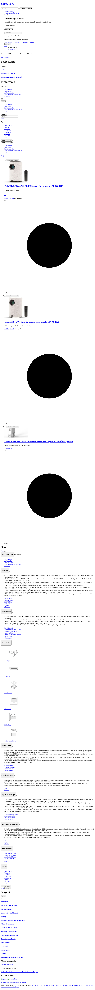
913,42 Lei (9, 329)
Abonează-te (18, 972)
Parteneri (4, 902)
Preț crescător (8, 91)
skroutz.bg (23, 982)
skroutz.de (16, 982)
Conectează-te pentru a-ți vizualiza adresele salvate (19, 42)
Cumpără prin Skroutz (9, 913)
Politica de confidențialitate (63, 985)
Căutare (23, 8)
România (7, 15)
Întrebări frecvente (37, 985)
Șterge (3, 140)
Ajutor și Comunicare (9, 931)
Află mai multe (5, 57)
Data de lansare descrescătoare (13, 94)
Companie (5, 946)
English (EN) (12, 49)
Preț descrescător (9, 93)
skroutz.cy (10, 982)
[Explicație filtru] (9, 571)
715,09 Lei (9, 198)
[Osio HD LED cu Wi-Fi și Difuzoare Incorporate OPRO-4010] (49, 172)
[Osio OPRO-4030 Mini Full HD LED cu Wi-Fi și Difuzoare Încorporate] (49, 433)
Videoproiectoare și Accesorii (11, 77)
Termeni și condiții (49, 985)
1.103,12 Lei (8, 448)
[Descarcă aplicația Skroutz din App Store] (4, 979)
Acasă (2, 69)
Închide (3, 896)
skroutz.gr (4, 982)
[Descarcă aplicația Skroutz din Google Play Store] (12, 979)
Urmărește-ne (10, 972)
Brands (3, 114)
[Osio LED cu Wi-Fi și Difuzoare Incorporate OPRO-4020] (49, 308)
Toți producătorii (5, 886)
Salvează (7, 44)
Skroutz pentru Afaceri (8, 73)
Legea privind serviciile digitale (10, 987)
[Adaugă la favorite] (5, 160)
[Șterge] (19, 8)
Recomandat (8, 89)
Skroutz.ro (7, 3)
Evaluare (7, 96)
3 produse (9, 140)
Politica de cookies (77, 985)
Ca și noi (3, 972)
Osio (2, 118)
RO (5, 46)
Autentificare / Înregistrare (12, 13)
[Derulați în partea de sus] (1, 898)
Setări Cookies (88, 985)
